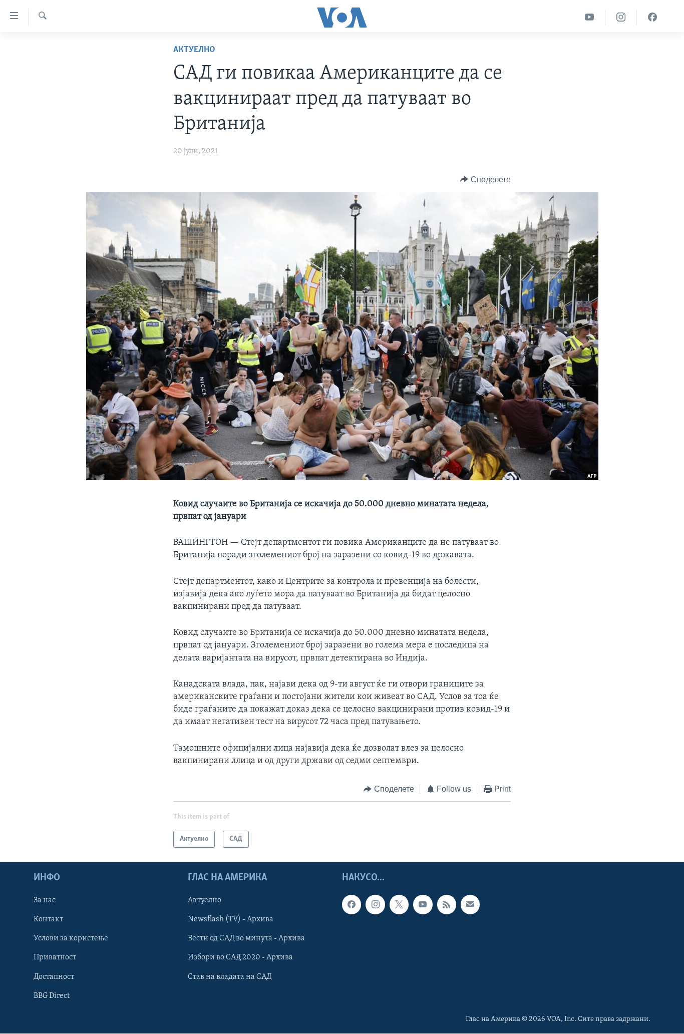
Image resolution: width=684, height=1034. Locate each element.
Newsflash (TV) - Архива (230, 920)
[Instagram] (621, 17)
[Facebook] (652, 17)
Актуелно (194, 50)
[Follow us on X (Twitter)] (399, 904)
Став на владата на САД (229, 977)
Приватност (55, 958)
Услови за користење (71, 939)
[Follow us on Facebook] (351, 904)
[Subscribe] (470, 904)
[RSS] (446, 904)
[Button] (485, 179)
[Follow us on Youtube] (422, 904)
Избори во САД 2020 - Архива (240, 958)
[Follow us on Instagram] (375, 904)
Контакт (48, 920)
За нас (45, 901)
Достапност (54, 977)
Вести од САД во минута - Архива (246, 939)
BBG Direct (52, 996)
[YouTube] (589, 17)
